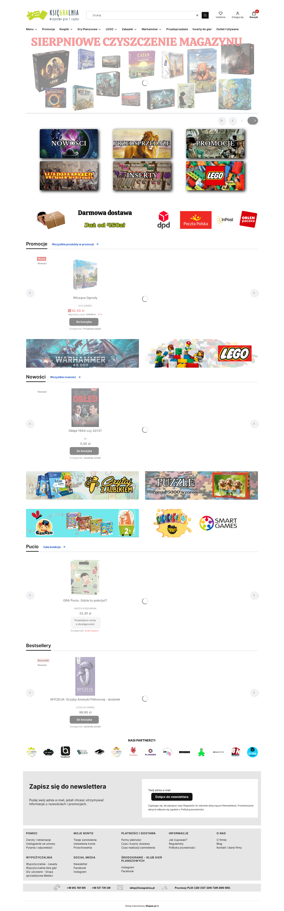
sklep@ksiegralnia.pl (142, 887)
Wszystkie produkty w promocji (73, 244)
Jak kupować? (178, 839)
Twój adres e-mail (159, 790)
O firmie (221, 839)
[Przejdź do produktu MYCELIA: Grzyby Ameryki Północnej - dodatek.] (85, 676)
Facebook (80, 867)
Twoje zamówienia (85, 839)
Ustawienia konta (84, 843)
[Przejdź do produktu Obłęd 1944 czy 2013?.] (85, 407)
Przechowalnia (83, 847)
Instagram (80, 871)
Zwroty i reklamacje (38, 839)
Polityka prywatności (182, 847)
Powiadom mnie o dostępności (85, 622)
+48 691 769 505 (76, 887)
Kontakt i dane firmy (229, 847)
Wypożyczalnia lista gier (41, 867)
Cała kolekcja (52, 547)
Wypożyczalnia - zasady (41, 864)
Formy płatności (131, 839)
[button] (205, 15)
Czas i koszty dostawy (135, 843)
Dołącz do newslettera (171, 797)
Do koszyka (84, 321)
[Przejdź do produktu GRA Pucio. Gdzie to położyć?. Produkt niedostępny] (85, 577)
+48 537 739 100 (101, 887)
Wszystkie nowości (63, 377)
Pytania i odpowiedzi (39, 847)
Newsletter (80, 864)
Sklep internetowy (140, 905)
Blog (219, 843)
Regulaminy (176, 843)
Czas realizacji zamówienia (138, 847)
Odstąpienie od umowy (40, 843)
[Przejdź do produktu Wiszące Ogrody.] (85, 274)
